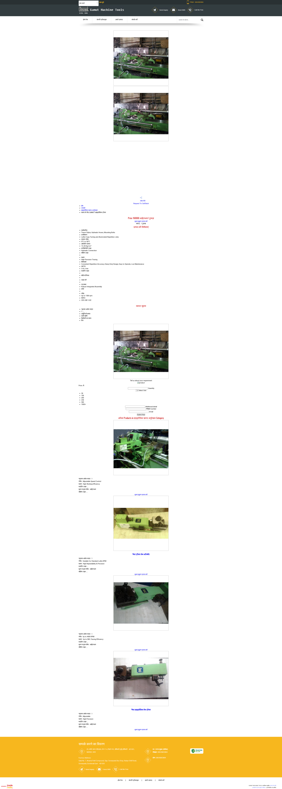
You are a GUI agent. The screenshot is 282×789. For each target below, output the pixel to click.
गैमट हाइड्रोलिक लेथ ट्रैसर (141, 710)
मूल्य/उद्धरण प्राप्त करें (141, 221)
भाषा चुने (101, 2)
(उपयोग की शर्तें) (273, 785)
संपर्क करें (135, 19)
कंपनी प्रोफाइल (102, 19)
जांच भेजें (142, 201)
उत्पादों (83, 208)
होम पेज (85, 19)
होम (82, 206)
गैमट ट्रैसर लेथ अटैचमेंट (141, 554)
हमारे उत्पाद (119, 19)
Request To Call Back (141, 203)
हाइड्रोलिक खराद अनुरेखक (89, 210)
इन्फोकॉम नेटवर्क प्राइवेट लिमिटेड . (259, 787)
